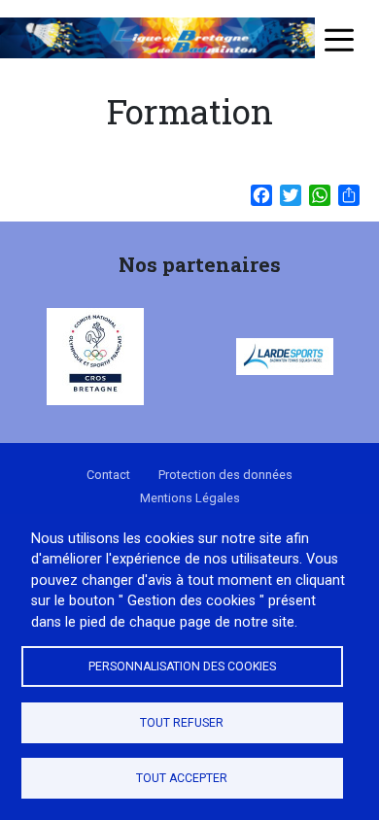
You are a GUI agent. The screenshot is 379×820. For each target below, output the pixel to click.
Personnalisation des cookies (182, 666)
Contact (108, 474)
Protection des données (225, 474)
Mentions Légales (190, 498)
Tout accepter (181, 778)
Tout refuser (182, 723)
